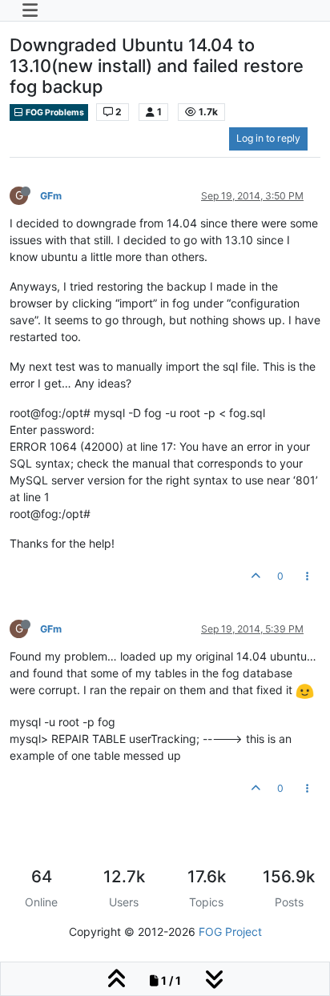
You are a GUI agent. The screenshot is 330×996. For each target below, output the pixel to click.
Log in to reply (268, 138)
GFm (51, 196)
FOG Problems (54, 112)
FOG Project (230, 931)
